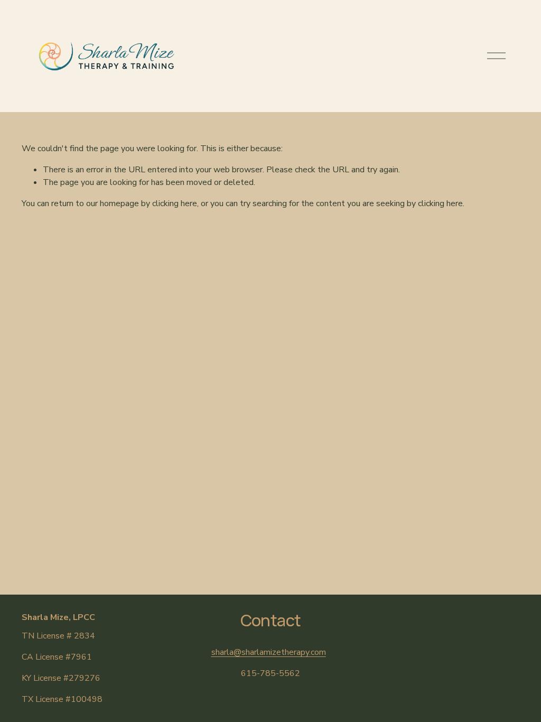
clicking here (174, 203)
